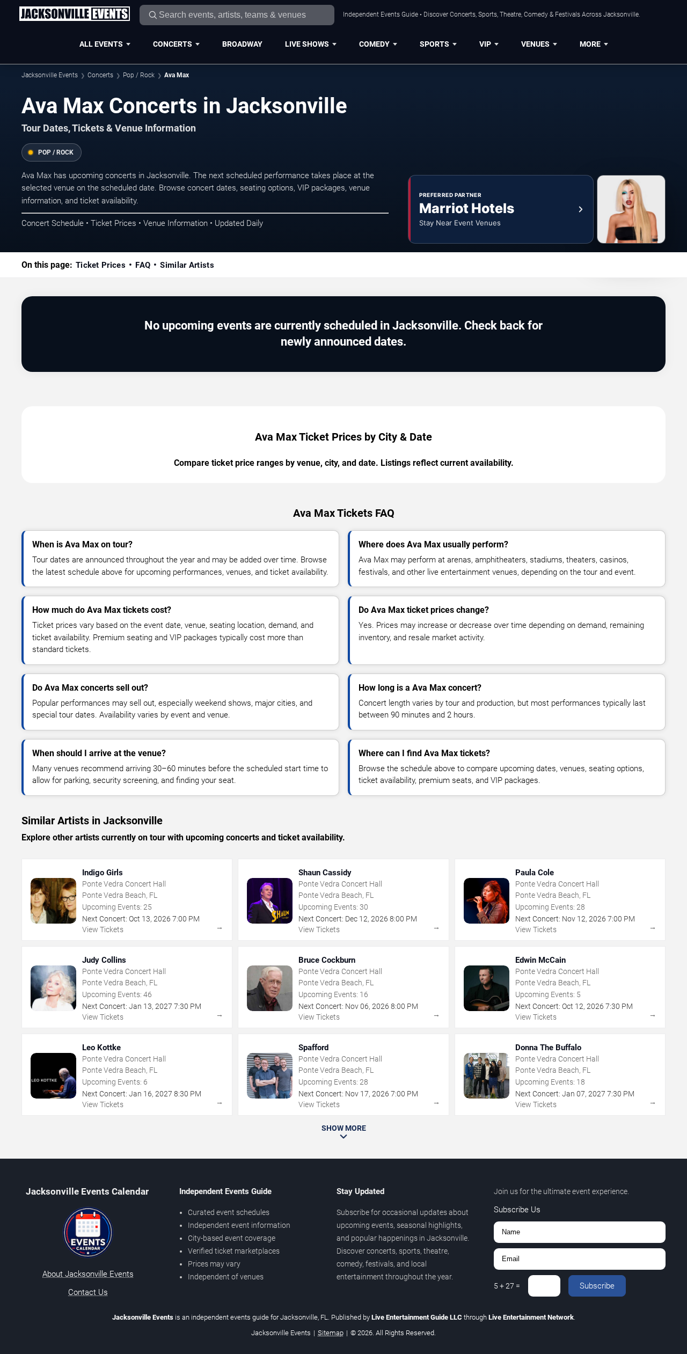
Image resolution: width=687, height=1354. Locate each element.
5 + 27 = (507, 1286)
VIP (485, 44)
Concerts (172, 44)
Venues (535, 44)
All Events (101, 44)
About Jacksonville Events (88, 1274)
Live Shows (307, 44)
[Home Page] (74, 14)
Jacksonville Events (49, 75)
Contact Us (88, 1292)
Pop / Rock (139, 75)
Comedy (374, 44)
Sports (434, 44)
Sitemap (331, 1333)
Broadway (242, 44)
